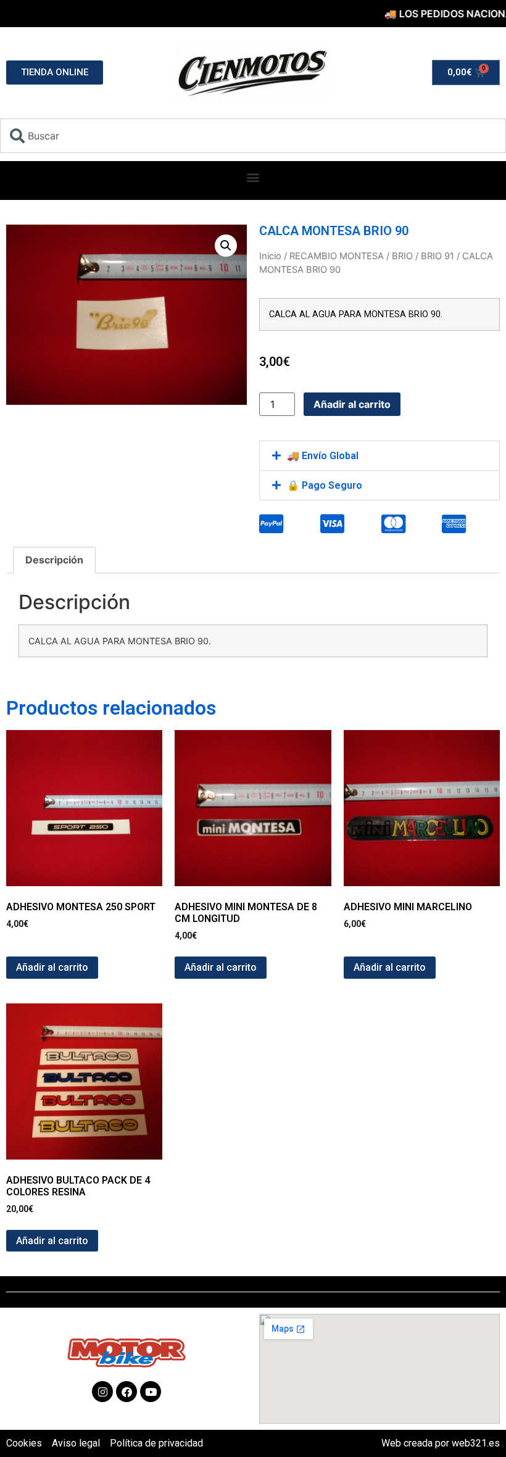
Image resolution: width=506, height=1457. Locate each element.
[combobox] (253, 135)
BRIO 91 (437, 256)
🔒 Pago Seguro (324, 485)
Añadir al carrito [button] (52, 967)
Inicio (270, 256)
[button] (253, 177)
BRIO (402, 256)
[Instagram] (102, 1391)
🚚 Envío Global (323, 456)
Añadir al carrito (352, 404)
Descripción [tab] (54, 560)
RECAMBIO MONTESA (336, 256)
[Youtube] (150, 1391)
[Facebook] (126, 1391)
